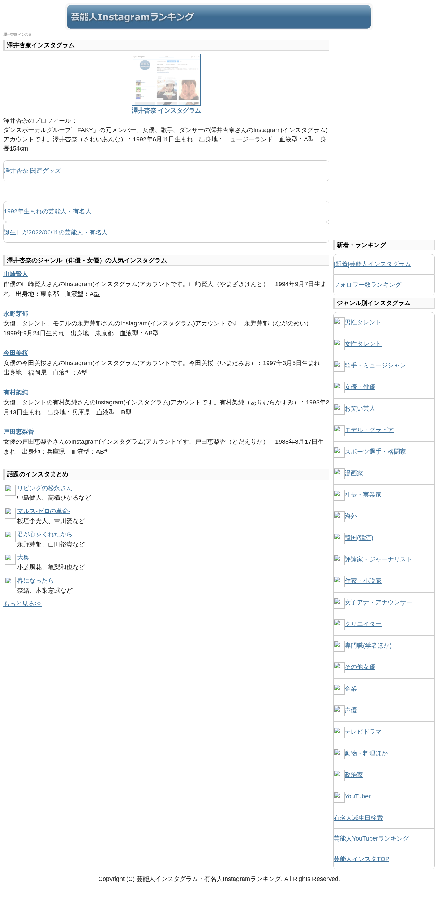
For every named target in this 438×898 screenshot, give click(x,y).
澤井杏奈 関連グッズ (32, 170)
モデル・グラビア (369, 430)
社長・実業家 (363, 494)
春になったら (35, 580)
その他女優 (360, 667)
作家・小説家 (363, 580)
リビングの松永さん (45, 488)
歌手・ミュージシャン (375, 365)
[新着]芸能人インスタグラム (372, 264)
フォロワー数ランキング (367, 284)
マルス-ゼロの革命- (43, 511)
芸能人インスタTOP (361, 859)
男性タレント (363, 322)
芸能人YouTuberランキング (371, 838)
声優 (351, 710)
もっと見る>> (22, 603)
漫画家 (354, 473)
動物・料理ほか (366, 753)
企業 (351, 688)
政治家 (354, 774)
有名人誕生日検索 (358, 818)
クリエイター (363, 624)
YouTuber (358, 796)
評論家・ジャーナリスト (378, 559)
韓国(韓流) (359, 537)
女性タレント (363, 343)
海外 (351, 516)
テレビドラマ (363, 731)
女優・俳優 (360, 386)
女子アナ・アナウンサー (378, 602)
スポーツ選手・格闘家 (375, 451)
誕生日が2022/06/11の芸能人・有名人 (56, 232)
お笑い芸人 (360, 408)
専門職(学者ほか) (368, 645)
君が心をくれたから (45, 534)
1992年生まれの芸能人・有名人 (47, 211)
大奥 (23, 557)
